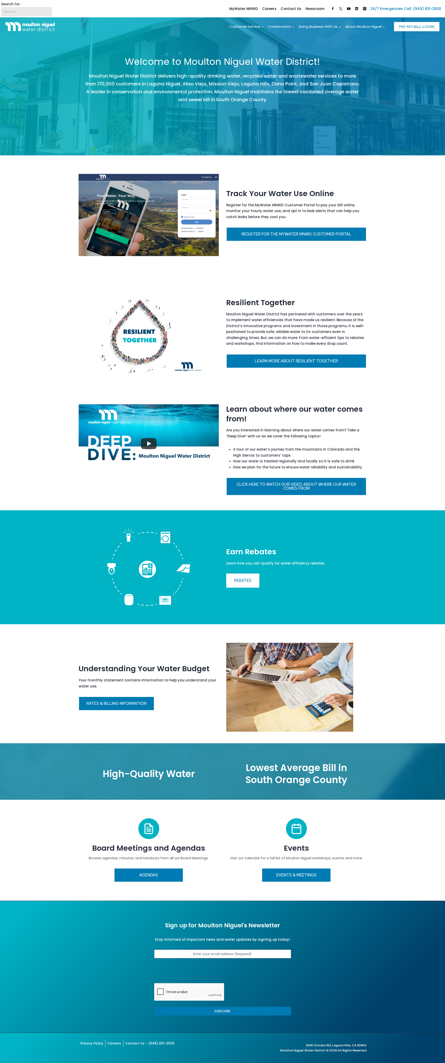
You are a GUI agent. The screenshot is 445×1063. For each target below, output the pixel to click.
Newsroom (315, 8)
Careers (269, 8)
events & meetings (296, 875)
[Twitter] (340, 8)
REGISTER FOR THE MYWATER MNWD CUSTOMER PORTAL (296, 234)
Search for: (11, 4)
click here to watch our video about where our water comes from (296, 486)
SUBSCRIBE (222, 1011)
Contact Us (291, 8)
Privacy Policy (91, 1043)
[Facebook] (332, 8)
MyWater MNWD (243, 8)
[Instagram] (364, 8)
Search (47, 8)
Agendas (148, 875)
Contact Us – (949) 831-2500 (150, 1043)
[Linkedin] (356, 8)
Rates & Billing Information (116, 703)
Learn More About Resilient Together (296, 361)
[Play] (149, 443)
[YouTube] (348, 8)
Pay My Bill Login (416, 26)
